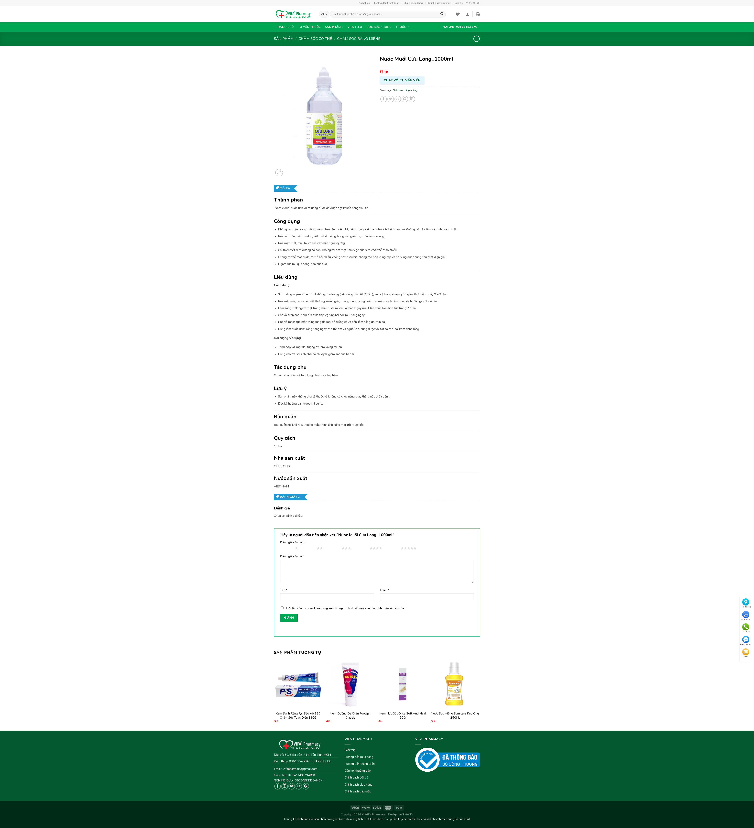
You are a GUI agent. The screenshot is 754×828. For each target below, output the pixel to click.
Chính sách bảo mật (439, 3)
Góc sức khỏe (377, 27)
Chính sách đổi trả (414, 3)
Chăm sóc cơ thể (315, 38)
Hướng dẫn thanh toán (386, 3)
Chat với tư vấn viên (402, 80)
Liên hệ (459, 3)
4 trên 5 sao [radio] (361, 548)
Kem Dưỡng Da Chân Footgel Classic (350, 715)
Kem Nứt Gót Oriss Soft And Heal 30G (402, 715)
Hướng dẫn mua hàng (359, 757)
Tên (283, 590)
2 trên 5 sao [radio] (308, 548)
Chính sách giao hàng (358, 784)
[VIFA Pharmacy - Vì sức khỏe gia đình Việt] (293, 14)
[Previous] (274, 694)
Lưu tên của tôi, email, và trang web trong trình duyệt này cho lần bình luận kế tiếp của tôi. (347, 608)
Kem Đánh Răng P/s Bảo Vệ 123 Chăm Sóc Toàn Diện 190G (298, 715)
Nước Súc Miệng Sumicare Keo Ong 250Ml (455, 715)
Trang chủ (285, 27)
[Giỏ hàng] (478, 14)
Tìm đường (745, 606)
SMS (746, 656)
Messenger (745, 644)
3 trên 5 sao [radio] (333, 548)
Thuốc (401, 27)
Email (385, 590)
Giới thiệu (364, 3)
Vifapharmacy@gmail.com (300, 769)
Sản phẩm (333, 27)
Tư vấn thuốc (309, 27)
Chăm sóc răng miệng (359, 38)
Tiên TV (408, 814)
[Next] (479, 694)
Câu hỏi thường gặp (358, 770)
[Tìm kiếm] (442, 14)
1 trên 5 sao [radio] (286, 548)
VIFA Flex (355, 27)
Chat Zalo (745, 619)
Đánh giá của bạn (293, 542)
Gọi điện (746, 631)
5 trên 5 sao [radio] (392, 548)
